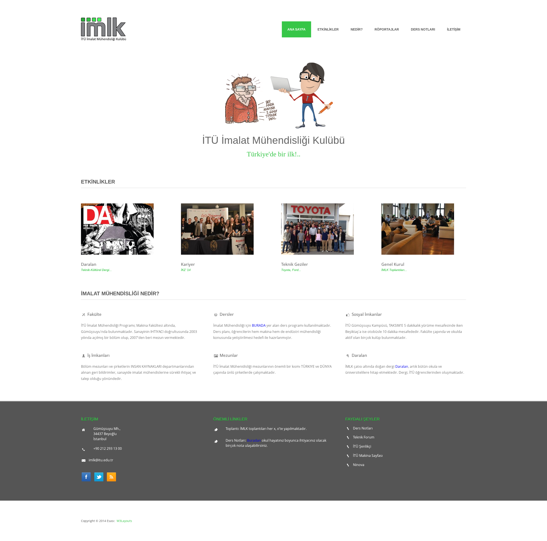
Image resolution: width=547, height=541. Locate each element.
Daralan (88, 264)
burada (259, 325)
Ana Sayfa (296, 29)
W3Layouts (124, 521)
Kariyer (188, 264)
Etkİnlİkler (328, 29)
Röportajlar (387, 29)
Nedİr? (357, 29)
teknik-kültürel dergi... (96, 270)
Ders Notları (423, 29)
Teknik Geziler (294, 264)
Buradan (254, 440)
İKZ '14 (186, 270)
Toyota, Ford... (291, 270)
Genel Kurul (392, 264)
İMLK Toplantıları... (394, 270)
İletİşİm (453, 29)
